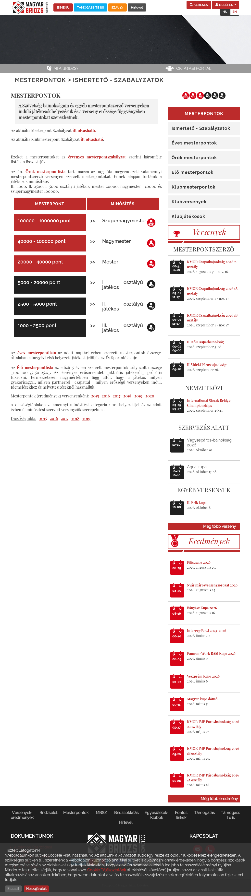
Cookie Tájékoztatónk (106, 870)
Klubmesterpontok (193, 187)
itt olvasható (92, 139)
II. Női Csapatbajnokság (205, 342)
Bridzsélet (48, 812)
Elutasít (13, 889)
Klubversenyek (189, 201)
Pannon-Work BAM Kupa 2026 (211, 653)
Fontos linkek (181, 815)
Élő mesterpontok (192, 172)
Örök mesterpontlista (45, 171)
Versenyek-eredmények (22, 815)
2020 (149, 395)
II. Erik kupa (196, 502)
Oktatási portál (193, 68)
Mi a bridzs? (65, 68)
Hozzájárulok (36, 889)
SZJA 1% (117, 7)
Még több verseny (219, 526)
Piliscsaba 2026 (199, 562)
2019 (138, 395)
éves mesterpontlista (36, 352)
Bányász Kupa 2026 (202, 608)
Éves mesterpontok (194, 142)
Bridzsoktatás (126, 812)
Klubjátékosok (188, 216)
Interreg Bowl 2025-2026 (206, 630)
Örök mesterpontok (194, 157)
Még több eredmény (219, 798)
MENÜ (64, 7)
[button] (199, 5)
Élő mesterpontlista (35, 367)
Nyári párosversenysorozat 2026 (212, 585)
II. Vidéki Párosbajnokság (206, 364)
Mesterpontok (75, 812)
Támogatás (204, 812)
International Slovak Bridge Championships (208, 403)
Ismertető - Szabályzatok (201, 128)
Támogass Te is (230, 815)
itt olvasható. (84, 130)
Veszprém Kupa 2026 (203, 676)
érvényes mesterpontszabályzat (97, 156)
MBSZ (101, 812)
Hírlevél (137, 7)
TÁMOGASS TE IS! (90, 7)
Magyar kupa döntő (202, 699)
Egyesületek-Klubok (156, 815)
